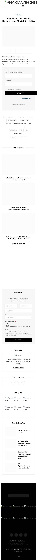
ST (21, 127)
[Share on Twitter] (13, 51)
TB (21, 130)
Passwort (8, 80)
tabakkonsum (13, 130)
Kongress (18, 391)
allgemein (19, 277)
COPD (29, 117)
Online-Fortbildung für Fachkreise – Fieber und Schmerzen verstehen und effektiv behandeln (18, 433)
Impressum (21, 541)
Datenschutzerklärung (16, 544)
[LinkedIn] (29, 51)
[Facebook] (11, 535)
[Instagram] (21, 535)
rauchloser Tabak (20, 123)
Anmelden (18, 340)
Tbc (27, 130)
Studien (28, 127)
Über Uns (13, 541)
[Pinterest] (18, 51)
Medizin (19, 14)
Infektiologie (12, 120)
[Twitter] (16, 535)
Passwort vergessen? (18, 104)
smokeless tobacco (11, 127)
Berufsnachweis (10, 321)
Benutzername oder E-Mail (14, 72)
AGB (27, 544)
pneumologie (24, 120)
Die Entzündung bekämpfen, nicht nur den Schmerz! (24, 443)
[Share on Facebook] (7, 51)
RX (30, 123)
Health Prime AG (16, 549)
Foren (18, 353)
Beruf (7, 315)
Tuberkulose (18, 133)
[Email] (24, 51)
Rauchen (8, 123)
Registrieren (26, 98)
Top (19, 556)
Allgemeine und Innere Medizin (15, 117)
